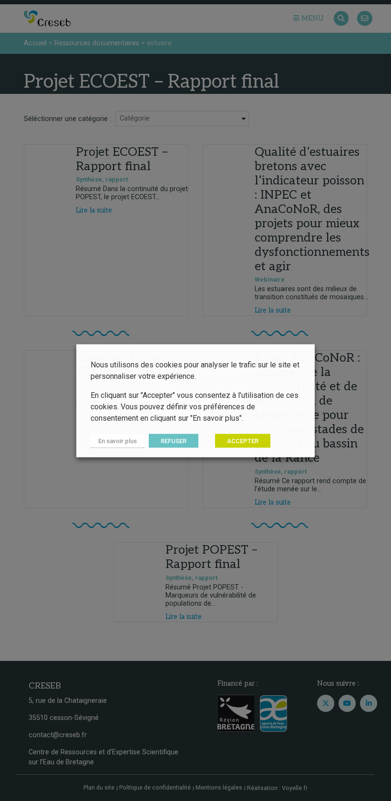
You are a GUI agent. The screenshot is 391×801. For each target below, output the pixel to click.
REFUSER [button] (173, 440)
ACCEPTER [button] (242, 440)
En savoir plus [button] (117, 440)
